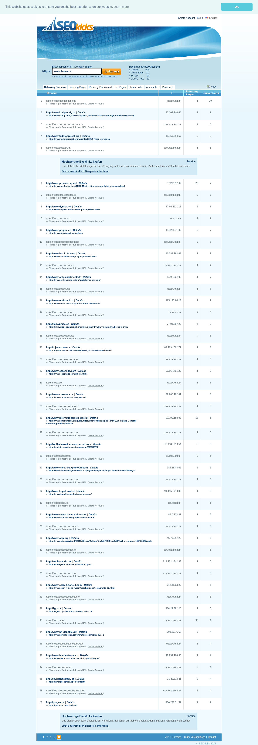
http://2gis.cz (53, 608)
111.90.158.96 (173, 417)
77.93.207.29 (174, 324)
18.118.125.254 (173, 444)
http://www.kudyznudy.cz (60, 112)
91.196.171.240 (172, 491)
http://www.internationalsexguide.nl (67, 417)
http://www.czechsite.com (61, 370)
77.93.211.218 (173, 206)
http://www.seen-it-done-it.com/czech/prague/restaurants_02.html (81, 588)
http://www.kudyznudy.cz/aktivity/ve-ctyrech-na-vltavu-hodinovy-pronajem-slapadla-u (91, 115)
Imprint (212, 737)
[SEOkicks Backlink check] (70, 24)
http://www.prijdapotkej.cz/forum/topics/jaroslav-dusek (76, 635)
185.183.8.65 (174, 467)
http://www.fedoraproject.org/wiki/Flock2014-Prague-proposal (79, 139)
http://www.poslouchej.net (61, 183)
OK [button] (237, 6)
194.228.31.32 (173, 230)
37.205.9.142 (174, 183)
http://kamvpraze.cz (57, 324)
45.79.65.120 (174, 538)
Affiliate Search (83, 66)
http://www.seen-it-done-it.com (64, 585)
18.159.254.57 (173, 136)
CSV (213, 87)
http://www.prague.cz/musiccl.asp (66, 233)
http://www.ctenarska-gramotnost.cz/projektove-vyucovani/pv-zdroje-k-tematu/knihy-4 (92, 470)
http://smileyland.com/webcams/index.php (70, 564)
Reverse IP (168, 87)
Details (82, 112)
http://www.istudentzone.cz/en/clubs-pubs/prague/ (74, 658)
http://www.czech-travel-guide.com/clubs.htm (71, 517)
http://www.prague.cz (58, 230)
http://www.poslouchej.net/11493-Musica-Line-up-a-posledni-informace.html (87, 186)
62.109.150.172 (172, 347)
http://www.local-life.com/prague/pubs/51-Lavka (73, 256)
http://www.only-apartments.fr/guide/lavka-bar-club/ (74, 280)
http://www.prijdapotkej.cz (61, 631)
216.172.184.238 (172, 561)
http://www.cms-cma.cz (59, 394)
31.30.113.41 (174, 678)
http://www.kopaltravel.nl (60, 491)
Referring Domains (55, 87)
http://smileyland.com (59, 561)
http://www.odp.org (57, 538)
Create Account (186, 17)
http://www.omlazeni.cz (59, 300)
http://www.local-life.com (60, 253)
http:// (46, 71)
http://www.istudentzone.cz (62, 655)
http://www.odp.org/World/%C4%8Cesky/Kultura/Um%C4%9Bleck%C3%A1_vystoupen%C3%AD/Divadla (100, 541)
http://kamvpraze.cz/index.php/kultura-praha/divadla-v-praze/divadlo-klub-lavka (88, 327)
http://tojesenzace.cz (58, 347)
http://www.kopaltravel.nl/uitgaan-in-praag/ (70, 494)
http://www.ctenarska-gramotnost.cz (67, 467)
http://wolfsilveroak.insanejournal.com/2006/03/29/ (73, 447)
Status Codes (136, 87)
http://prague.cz (55, 702)
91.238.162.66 (173, 253)
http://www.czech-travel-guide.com (66, 514)
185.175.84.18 (173, 300)
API (167, 737)
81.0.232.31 (174, 514)
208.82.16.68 (174, 631)
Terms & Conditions (194, 737)
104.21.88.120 (173, 608)
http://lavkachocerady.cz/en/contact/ (67, 682)
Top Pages (120, 87)
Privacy (176, 737)
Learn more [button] (121, 6)
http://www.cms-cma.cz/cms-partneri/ (67, 397)
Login (200, 17)
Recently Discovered (100, 87)
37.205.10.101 (173, 394)
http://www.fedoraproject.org (63, 136)
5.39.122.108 (174, 277)
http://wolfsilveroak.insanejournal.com (68, 444)
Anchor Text (152, 87)
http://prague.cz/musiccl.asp (63, 705)
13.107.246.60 (173, 112)
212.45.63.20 (174, 585)
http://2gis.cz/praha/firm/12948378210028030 (70, 611)
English (213, 17)
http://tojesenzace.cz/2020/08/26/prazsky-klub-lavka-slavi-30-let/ (80, 350)
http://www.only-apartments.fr (63, 277)
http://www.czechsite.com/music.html (68, 374)
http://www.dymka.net (58, 206)
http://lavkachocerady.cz (60, 678)
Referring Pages (77, 87)
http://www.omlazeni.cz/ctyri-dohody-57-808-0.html (74, 303)
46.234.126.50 (173, 655)
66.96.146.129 (173, 370)
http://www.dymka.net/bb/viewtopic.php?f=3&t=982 (74, 209)
